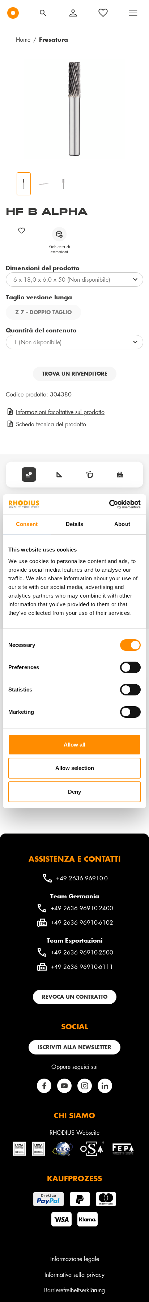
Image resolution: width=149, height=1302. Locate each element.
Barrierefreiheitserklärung (74, 1290)
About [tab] (122, 524)
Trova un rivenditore (74, 373)
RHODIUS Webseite (74, 1132)
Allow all (74, 744)
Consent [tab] (27, 524)
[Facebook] (44, 1086)
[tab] (29, 474)
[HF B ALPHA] (74, 109)
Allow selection (74, 768)
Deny (74, 792)
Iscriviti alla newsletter (74, 1047)
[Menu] (133, 13)
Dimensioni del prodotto (43, 268)
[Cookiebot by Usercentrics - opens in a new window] (109, 504)
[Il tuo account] (73, 13)
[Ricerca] (43, 13)
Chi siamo (74, 1115)
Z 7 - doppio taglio (48, 313)
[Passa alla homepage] (13, 13)
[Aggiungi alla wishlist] (22, 230)
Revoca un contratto (74, 996)
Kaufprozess (74, 1178)
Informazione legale (74, 1258)
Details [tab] (75, 524)
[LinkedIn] (105, 1086)
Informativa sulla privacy (74, 1274)
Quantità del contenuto (41, 330)
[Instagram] (84, 1086)
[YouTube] (64, 1086)
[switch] (130, 667)
